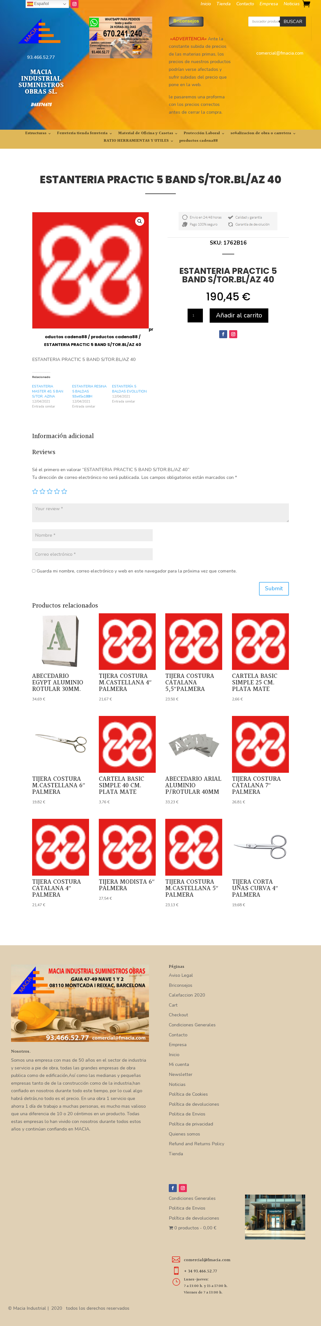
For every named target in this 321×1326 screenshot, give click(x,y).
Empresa (269, 4)
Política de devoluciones (194, 1104)
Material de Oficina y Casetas (145, 134)
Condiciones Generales (192, 1025)
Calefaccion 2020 (187, 995)
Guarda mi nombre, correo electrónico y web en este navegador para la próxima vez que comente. (137, 571)
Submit (274, 588)
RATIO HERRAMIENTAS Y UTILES (136, 141)
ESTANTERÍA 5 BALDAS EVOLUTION (129, 389)
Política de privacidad (191, 1124)
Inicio (206, 4)
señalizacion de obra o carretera (260, 134)
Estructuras (35, 134)
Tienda (223, 4)
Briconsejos (180, 985)
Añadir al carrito (239, 315)
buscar (293, 22)
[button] (139, 221)
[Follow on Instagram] (74, 4)
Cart (173, 1005)
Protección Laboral (202, 134)
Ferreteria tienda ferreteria (82, 134)
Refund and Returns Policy (196, 1144)
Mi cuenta (179, 1064)
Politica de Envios (187, 1114)
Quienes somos (184, 1134)
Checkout (178, 1015)
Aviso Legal (181, 975)
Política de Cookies (188, 1094)
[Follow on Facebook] (223, 334)
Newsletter (180, 1074)
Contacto (245, 4)
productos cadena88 (198, 141)
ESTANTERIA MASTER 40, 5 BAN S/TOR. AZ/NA (47, 391)
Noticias (292, 4)
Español (41, 4)
